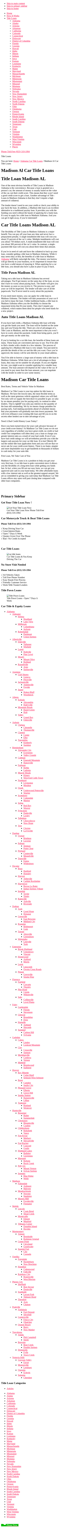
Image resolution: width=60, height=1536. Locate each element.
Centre (26, 735)
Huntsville (16, 1110)
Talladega (22, 818)
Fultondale (22, 1183)
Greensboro (28, 936)
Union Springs (29, 637)
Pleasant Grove (24, 1088)
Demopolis (22, 1350)
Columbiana (28, 626)
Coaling (26, 1125)
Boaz (20, 868)
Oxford (21, 836)
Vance (26, 1133)
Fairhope (22, 765)
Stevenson (28, 1012)
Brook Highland (25, 949)
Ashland (27, 1025)
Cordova (27, 1057)
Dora (25, 1020)
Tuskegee (22, 1103)
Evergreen (28, 752)
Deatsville (27, 1289)
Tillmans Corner (25, 1224)
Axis (25, 1302)
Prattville (16, 1307)
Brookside (28, 1236)
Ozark (20, 788)
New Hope (28, 823)
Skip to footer (13, 8)
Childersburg (23, 1128)
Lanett (20, 649)
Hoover (15, 1070)
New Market (29, 1330)
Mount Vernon (29, 1168)
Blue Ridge (28, 1176)
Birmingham (17, 747)
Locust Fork (28, 1294)
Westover (27, 1108)
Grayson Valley (25, 1360)
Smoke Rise (28, 977)
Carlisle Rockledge (31, 881)
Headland (27, 619)
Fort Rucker (23, 1143)
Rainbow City (24, 1274)
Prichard (21, 851)
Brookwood (28, 1065)
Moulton (27, 785)
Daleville (22, 642)
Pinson (21, 972)
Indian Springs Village (33, 889)
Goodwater (28, 1246)
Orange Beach (24, 1324)
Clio (25, 1251)
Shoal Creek (28, 1214)
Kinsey (26, 775)
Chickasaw (23, 1120)
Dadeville (27, 813)
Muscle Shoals (24, 773)
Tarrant (21, 931)
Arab (20, 909)
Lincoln (21, 1209)
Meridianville (24, 1055)
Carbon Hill (28, 1032)
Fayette (26, 687)
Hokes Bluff (28, 692)
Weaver (26, 808)
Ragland (27, 1105)
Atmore (21, 1234)
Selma (20, 803)
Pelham (21, 843)
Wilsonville (28, 994)
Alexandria (28, 702)
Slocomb (27, 1027)
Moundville (28, 856)
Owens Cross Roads (32, 969)
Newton (27, 1193)
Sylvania (27, 1035)
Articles (10, 1388)
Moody (21, 657)
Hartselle (22, 1022)
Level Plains (28, 1002)
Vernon (26, 1060)
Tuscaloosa (17, 1332)
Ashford (27, 959)
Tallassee (27, 644)
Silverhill (27, 1314)
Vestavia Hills (18, 1357)
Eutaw (26, 861)
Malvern (27, 1188)
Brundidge (28, 1017)
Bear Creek (28, 1345)
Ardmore (27, 1186)
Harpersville (28, 1098)
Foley (14, 1004)
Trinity (26, 896)
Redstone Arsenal (31, 1239)
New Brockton (30, 1264)
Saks (20, 997)
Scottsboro (22, 795)
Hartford (27, 871)
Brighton (27, 838)
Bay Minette (23, 1073)
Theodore (22, 1299)
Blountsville (28, 1123)
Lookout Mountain (31, 1045)
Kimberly (27, 742)
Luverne (27, 841)
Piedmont (27, 634)
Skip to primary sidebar (17, 6)
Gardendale (23, 1007)
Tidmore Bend (29, 1297)
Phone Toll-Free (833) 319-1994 (15, 151)
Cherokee (27, 1377)
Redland (27, 662)
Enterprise (16, 947)
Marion (26, 800)
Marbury (27, 1138)
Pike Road (22, 989)
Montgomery (18, 1231)
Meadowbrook (24, 1191)
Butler (26, 1115)
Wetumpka (22, 939)
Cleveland (27, 1244)
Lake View (28, 621)
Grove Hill (28, 1093)
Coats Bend (28, 1211)
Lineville (27, 941)
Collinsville (28, 999)
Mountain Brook (25, 707)
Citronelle (27, 727)
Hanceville (28, 763)
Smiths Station (24, 1095)
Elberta (26, 1090)
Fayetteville (28, 1201)
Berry (25, 1327)
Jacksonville (23, 682)
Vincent (26, 954)
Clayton (26, 828)
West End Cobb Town (33, 778)
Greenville (22, 916)
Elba (25, 737)
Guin (25, 929)
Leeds (20, 964)
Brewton (22, 1342)
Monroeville (23, 1365)
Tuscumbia (22, 740)
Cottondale (28, 798)
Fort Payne (22, 1136)
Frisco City (28, 1319)
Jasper (20, 689)
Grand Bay (28, 717)
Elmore (26, 1219)
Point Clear (28, 848)
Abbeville (27, 878)
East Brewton (29, 919)
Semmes (21, 1173)
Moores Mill (23, 1198)
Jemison (27, 846)
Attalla (21, 1335)
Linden (26, 1042)
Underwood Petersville (33, 790)
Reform (26, 1161)
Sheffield (22, 1284)
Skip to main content (16, 3)
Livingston (28, 783)
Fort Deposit (28, 1312)
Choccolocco (29, 821)
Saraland (22, 1030)
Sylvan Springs (30, 1171)
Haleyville (28, 705)
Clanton (21, 732)
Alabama (5, 259)
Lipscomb (27, 967)
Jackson (26, 629)
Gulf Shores (23, 674)
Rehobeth (27, 1130)
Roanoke (22, 924)
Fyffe (25, 1352)
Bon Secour (28, 1287)
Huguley (27, 873)
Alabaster (16, 614)
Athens (15, 697)
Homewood (23, 957)
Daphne (15, 833)
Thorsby (27, 987)
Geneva (26, 677)
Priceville (27, 679)
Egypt (26, 1362)
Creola (26, 992)
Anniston (16, 672)
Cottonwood (28, 1269)
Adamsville (28, 684)
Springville (28, 669)
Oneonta (21, 1370)
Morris (26, 962)
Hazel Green (29, 710)
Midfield (21, 1062)
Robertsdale (23, 632)
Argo (25, 667)
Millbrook (22, 624)
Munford (27, 1221)
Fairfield (21, 982)
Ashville (27, 901)
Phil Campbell (29, 1337)
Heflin (26, 768)
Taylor (26, 894)
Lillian (26, 1100)
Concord (27, 1146)
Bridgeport (28, 926)
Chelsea (21, 725)
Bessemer (22, 1113)
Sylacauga (22, 810)
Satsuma (21, 1375)
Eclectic (26, 1372)
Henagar (27, 914)
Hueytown (22, 884)
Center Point (23, 1241)
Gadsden (16, 1037)
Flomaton (27, 1204)
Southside (22, 1292)
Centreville (28, 853)
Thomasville (28, 730)
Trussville (22, 858)
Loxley (26, 815)
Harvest (21, 876)
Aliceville (27, 934)
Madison (16, 1181)
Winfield (27, 647)
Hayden (26, 1229)
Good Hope (28, 911)
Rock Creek (28, 1163)
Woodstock (28, 695)
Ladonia (27, 770)
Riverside (27, 904)
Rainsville (22, 899)
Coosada (27, 1254)
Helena (21, 616)
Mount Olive (29, 659)
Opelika (15, 1256)
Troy (20, 826)
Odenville (27, 720)
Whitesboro (28, 863)
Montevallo (23, 1216)
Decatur (15, 866)
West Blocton (29, 1279)
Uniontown (28, 952)
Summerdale (28, 1118)
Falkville (27, 1272)
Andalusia (22, 1309)
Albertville (17, 639)
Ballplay (27, 1153)
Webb (26, 1178)
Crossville (27, 1050)
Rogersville (28, 1277)
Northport (22, 780)
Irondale (21, 891)
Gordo (26, 1148)
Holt (25, 712)
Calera (21, 1040)
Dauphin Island (30, 1226)
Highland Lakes (25, 1151)
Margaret (22, 1158)
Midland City (29, 921)
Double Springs (30, 1347)
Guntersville (23, 1317)
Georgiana (28, 1156)
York (25, 944)
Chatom (26, 1304)
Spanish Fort (23, 1249)
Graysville (28, 974)
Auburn (15, 722)
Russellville (23, 664)
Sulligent (27, 1067)
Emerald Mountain (31, 760)
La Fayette (28, 831)
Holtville (27, 652)
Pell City (22, 1166)
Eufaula (21, 700)
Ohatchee (27, 1322)
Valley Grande (29, 755)
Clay (20, 1047)
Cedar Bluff (28, 1075)
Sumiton (27, 745)
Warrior (26, 793)
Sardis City (28, 1085)
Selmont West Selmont (33, 1078)
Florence (16, 979)
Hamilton (22, 1267)
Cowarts (27, 984)
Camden (27, 1083)
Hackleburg (28, 1261)
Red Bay (27, 805)
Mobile (15, 1206)
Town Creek (28, 1355)
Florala (26, 1010)
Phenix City (17, 1282)
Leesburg (27, 1367)
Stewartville (28, 1141)
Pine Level (28, 654)
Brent (20, 1080)
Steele (26, 1340)
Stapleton (27, 1196)
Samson (26, 1052)
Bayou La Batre (30, 886)
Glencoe (21, 1015)
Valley (20, 715)
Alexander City (24, 750)
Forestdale (22, 1259)
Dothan (15, 906)
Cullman (21, 758)
